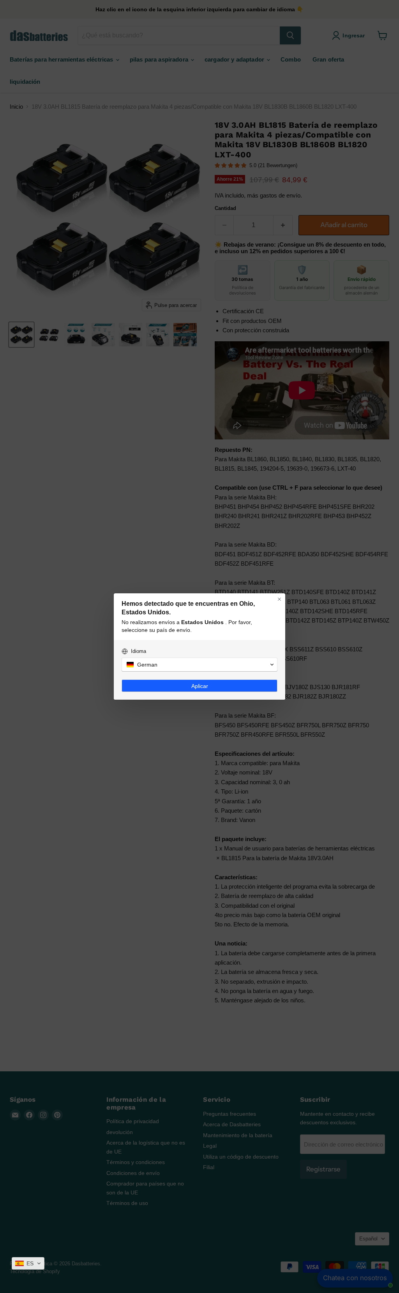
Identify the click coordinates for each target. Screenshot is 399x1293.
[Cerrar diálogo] (279, 599)
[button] (28, 1263)
